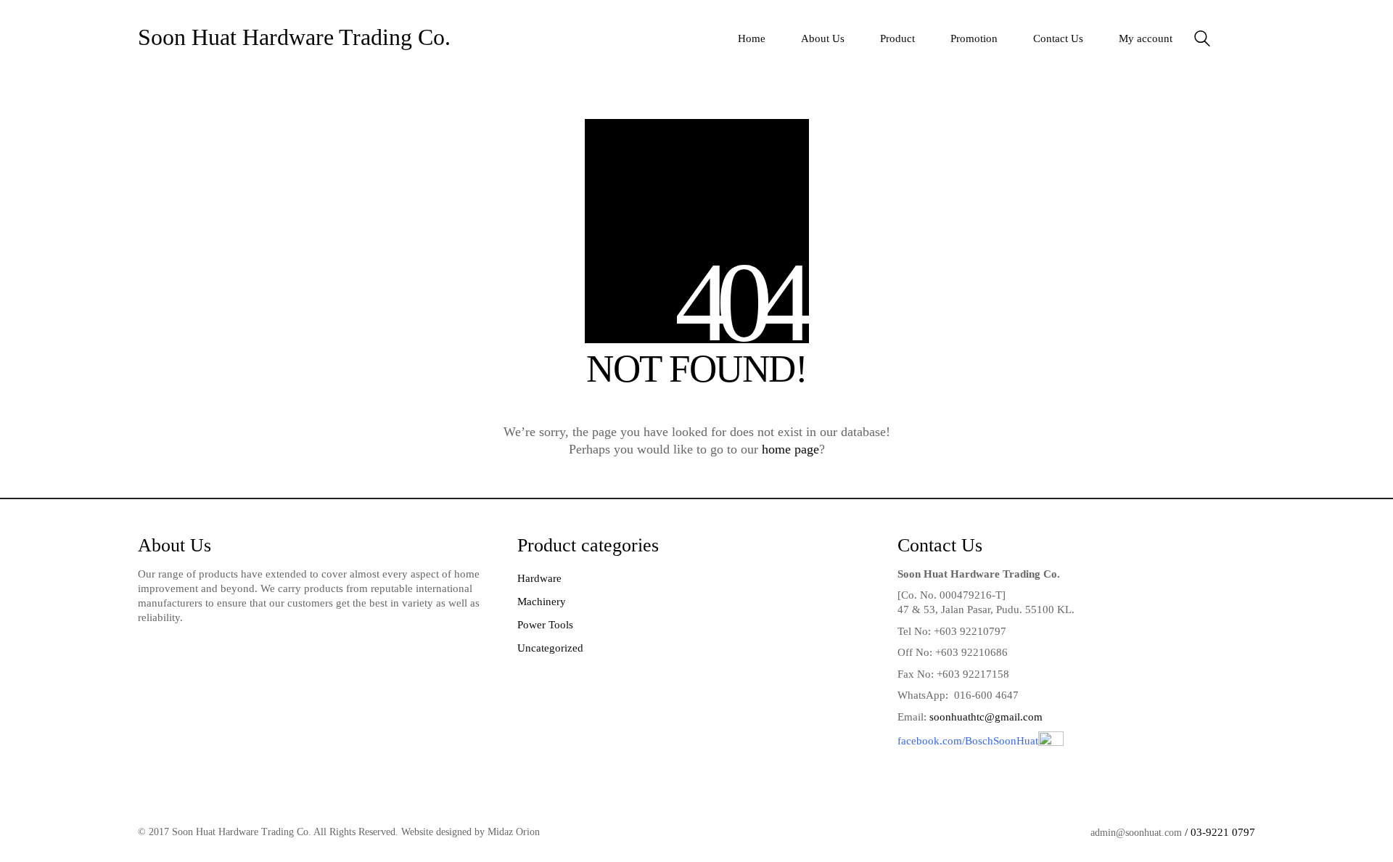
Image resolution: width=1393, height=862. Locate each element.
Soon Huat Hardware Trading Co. (294, 37)
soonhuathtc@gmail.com (986, 717)
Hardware (539, 578)
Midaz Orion (514, 831)
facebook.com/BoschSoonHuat (967, 741)
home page (790, 449)
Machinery (541, 601)
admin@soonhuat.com (1136, 832)
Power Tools (545, 625)
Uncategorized (550, 648)
